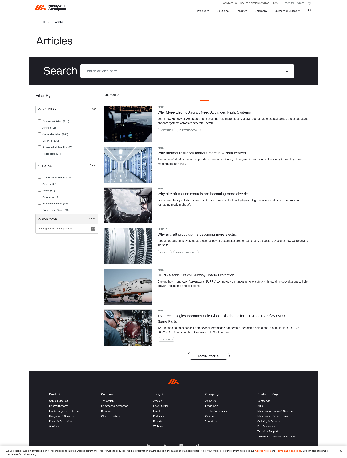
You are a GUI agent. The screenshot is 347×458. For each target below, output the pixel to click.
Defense (106, 411)
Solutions (223, 11)
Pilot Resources (266, 427)
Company (260, 11)
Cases (300, 3)
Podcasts (158, 416)
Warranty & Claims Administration (276, 437)
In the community (216, 411)
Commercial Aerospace (114, 406)
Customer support (287, 11)
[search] (287, 71)
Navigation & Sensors (61, 416)
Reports (157, 422)
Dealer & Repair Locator (254, 3)
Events (157, 411)
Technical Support (267, 432)
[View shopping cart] (309, 3)
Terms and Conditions (289, 450)
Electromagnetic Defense (64, 411)
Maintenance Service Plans (272, 416)
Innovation (166, 130)
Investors (211, 422)
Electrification (188, 130)
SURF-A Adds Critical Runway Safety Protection (196, 275)
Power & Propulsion (60, 422)
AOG (275, 3)
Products (203, 11)
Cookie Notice (263, 450)
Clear (93, 109)
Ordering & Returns (268, 422)
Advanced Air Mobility (187, 252)
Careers (209, 416)
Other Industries (110, 416)
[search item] (128, 124)
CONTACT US (230, 3)
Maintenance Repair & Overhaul (275, 411)
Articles (157, 401)
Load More (208, 355)
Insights (241, 11)
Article (164, 252)
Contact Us (263, 401)
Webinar (158, 427)
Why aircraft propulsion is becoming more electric (197, 234)
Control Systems (58, 406)
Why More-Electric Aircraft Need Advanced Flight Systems (204, 112)
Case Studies (160, 406)
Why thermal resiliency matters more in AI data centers (202, 153)
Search (308, 11)
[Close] (341, 451)
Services (54, 427)
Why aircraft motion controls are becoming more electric (203, 194)
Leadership (211, 406)
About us (210, 401)
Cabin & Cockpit (58, 401)
